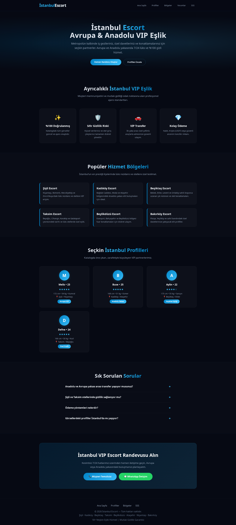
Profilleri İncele (134, 62)
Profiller (155, 5)
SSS (192, 5)
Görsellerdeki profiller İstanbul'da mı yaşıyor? (118, 418)
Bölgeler (168, 5)
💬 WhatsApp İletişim (135, 476)
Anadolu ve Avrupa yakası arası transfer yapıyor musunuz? (118, 386)
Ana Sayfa (141, 5)
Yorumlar (181, 5)
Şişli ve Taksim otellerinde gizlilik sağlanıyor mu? (118, 397)
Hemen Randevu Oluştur (105, 62)
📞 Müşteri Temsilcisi (100, 476)
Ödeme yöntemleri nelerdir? (118, 407)
